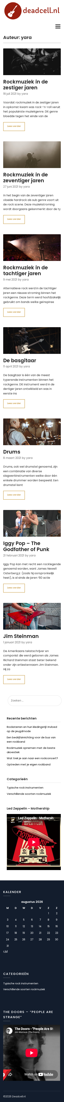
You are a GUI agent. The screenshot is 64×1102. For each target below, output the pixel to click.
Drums (11, 451)
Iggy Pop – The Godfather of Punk (26, 546)
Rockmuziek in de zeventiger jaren (25, 177)
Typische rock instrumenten (25, 787)
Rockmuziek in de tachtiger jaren (25, 270)
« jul (5, 951)
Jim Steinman (21, 636)
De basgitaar (19, 360)
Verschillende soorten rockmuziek (29, 794)
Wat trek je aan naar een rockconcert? (32, 758)
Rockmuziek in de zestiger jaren (25, 84)
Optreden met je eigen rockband (28, 764)
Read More (14, 126)
